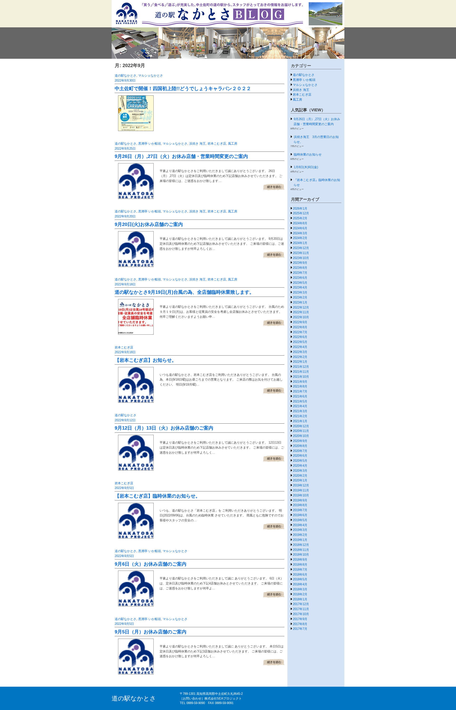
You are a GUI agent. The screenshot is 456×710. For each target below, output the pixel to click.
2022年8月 (300, 327)
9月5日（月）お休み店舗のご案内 (150, 631)
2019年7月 (300, 510)
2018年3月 (300, 589)
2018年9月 (300, 559)
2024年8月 (300, 223)
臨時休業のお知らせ (308, 154)
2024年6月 (300, 228)
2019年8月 (300, 505)
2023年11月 (301, 253)
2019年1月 (300, 540)
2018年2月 (300, 594)
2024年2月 (300, 238)
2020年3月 (300, 470)
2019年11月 (301, 490)
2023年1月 (300, 302)
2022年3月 (300, 352)
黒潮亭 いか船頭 (149, 143)
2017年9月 (300, 619)
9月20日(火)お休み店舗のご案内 (149, 224)
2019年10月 (301, 495)
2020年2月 (300, 475)
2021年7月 (300, 391)
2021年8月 (300, 386)
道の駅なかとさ (125, 75)
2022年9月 (300, 322)
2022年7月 (300, 332)
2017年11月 (301, 609)
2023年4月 (300, 287)
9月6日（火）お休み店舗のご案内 (150, 564)
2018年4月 (300, 584)
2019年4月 (300, 525)
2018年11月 (301, 550)
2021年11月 (301, 371)
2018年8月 (300, 564)
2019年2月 (300, 535)
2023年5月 (300, 282)
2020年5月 (300, 460)
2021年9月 (300, 381)
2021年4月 (300, 406)
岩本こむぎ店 (217, 143)
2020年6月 (300, 455)
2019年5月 (300, 520)
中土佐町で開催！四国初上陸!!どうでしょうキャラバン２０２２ (183, 88)
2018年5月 (300, 579)
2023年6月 (300, 277)
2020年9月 (300, 441)
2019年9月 (300, 500)
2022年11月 (301, 312)
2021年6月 (300, 396)
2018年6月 (300, 574)
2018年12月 (301, 545)
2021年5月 (300, 401)
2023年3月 (300, 292)
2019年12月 (301, 485)
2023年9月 (300, 262)
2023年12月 (301, 248)
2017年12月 (301, 604)
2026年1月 (300, 208)
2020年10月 (301, 436)
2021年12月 (301, 366)
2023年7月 (300, 272)
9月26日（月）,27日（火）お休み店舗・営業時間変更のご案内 (181, 156)
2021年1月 (300, 421)
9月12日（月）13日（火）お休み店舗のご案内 (164, 428)
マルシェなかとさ (150, 75)
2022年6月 (300, 337)
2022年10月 (301, 317)
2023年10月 (301, 258)
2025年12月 (301, 213)
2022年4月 (300, 347)
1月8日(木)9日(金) (306, 167)
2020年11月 (301, 431)
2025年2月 (300, 218)
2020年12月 (301, 426)
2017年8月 (300, 624)
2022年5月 (300, 342)
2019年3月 (300, 530)
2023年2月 (300, 297)
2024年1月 (300, 243)
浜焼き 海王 (197, 143)
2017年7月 (300, 629)
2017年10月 (301, 614)
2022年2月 (300, 357)
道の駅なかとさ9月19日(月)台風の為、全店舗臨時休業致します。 (184, 292)
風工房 (232, 143)
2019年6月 (300, 515)
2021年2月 (300, 416)
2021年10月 (301, 376)
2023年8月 (300, 267)
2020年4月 (300, 465)
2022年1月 (300, 361)
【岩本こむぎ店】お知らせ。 (145, 360)
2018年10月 (301, 554)
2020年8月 (300, 446)
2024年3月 (300, 233)
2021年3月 (300, 411)
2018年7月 (300, 569)
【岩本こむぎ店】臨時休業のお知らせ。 (157, 496)
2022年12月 (301, 307)
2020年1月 (300, 480)
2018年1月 (300, 599)
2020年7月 (300, 451)
